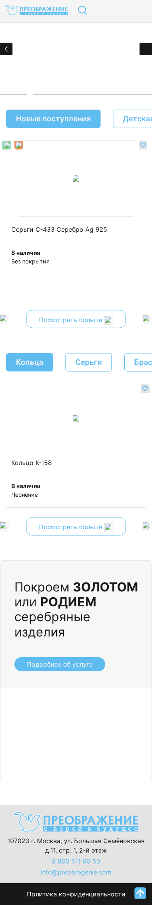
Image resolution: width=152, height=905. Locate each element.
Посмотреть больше (71, 320)
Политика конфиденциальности (76, 894)
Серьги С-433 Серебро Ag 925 (59, 229)
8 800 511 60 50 (76, 861)
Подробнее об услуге (60, 664)
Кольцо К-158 (31, 463)
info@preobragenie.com (76, 872)
